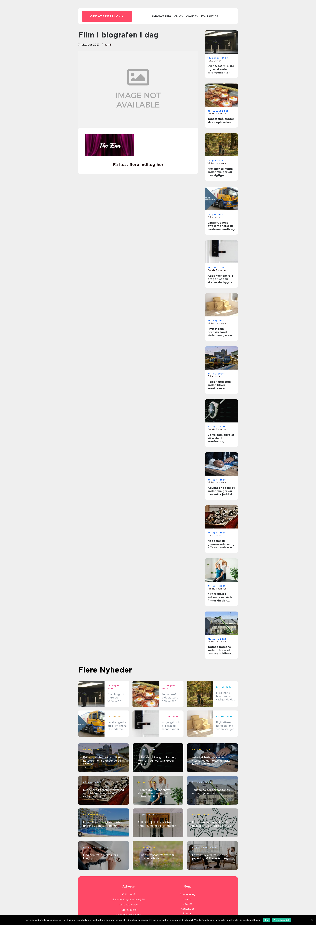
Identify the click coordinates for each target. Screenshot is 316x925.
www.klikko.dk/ (132, 914)
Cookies (192, 16)
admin (108, 44)
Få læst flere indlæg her (138, 164)
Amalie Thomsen (217, 113)
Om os (178, 16)
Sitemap (187, 913)
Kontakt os (209, 16)
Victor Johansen (217, 163)
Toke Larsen (214, 61)
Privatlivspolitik (282, 920)
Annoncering (161, 16)
